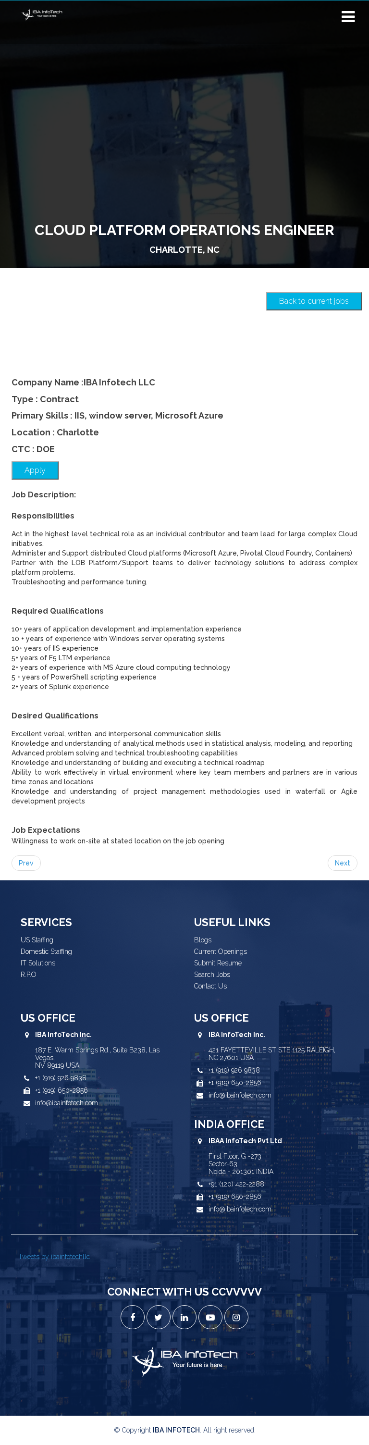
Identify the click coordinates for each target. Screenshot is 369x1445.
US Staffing (37, 940)
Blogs (202, 940)
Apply (35, 470)
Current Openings (220, 951)
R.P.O (29, 974)
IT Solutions (38, 963)
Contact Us (210, 986)
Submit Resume (218, 963)
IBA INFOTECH (176, 1430)
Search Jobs (212, 974)
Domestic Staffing (46, 951)
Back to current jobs (314, 301)
